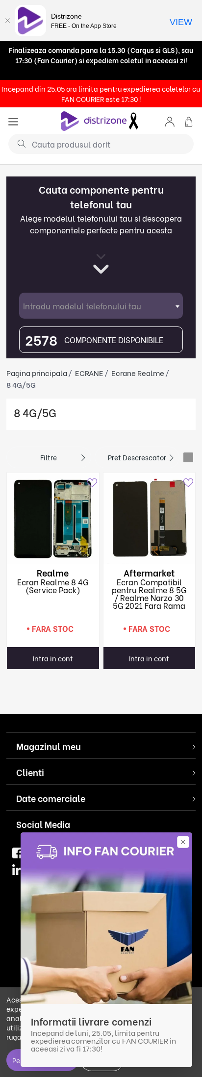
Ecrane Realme (137, 372)
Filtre (48, 457)
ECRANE (89, 372)
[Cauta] (17, 143)
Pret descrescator (137, 457)
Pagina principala (36, 372)
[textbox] (101, 306)
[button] (170, 121)
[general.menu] (13, 121)
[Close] (7, 21)
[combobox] (101, 306)
